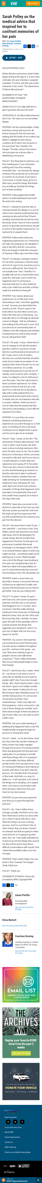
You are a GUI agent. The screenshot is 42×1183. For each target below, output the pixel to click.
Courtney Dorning (24, 936)
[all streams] (39, 1180)
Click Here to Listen (21, 1053)
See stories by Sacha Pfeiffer (24, 908)
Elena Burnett (7, 43)
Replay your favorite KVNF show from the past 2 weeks (21, 1044)
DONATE (34, 3)
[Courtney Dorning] (7, 940)
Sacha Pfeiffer (15, 41)
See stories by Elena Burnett (14, 925)
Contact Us (9, 1142)
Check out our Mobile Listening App (17, 1152)
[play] (3, 1180)
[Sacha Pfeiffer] (7, 899)
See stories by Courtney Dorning (25, 952)
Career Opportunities (12, 1137)
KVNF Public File (10, 1147)
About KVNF (9, 1132)
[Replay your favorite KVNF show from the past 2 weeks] (21, 1021)
